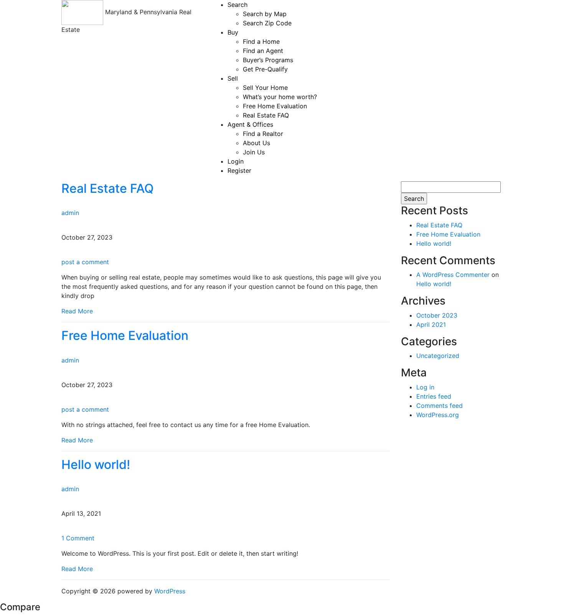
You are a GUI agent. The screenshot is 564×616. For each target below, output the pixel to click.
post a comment (85, 262)
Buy (233, 32)
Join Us (254, 152)
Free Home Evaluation (275, 106)
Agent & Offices (250, 124)
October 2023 (436, 315)
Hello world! (95, 464)
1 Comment (77, 538)
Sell (233, 78)
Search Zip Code (267, 23)
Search (237, 4)
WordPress (169, 591)
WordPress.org (437, 415)
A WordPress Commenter (453, 274)
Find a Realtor (263, 133)
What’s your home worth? (280, 97)
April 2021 (431, 324)
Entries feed (433, 396)
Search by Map (265, 14)
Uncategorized (437, 355)
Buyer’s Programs (268, 60)
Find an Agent (263, 51)
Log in (425, 387)
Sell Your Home (265, 87)
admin (70, 213)
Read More (77, 311)
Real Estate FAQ (266, 115)
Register (239, 170)
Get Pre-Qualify (265, 69)
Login (236, 161)
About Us (256, 143)
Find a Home (261, 41)
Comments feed (439, 405)
